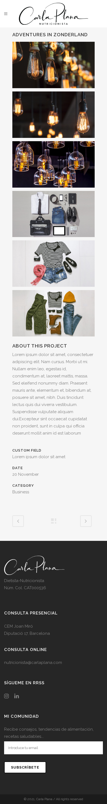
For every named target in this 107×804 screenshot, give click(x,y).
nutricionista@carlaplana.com (33, 662)
